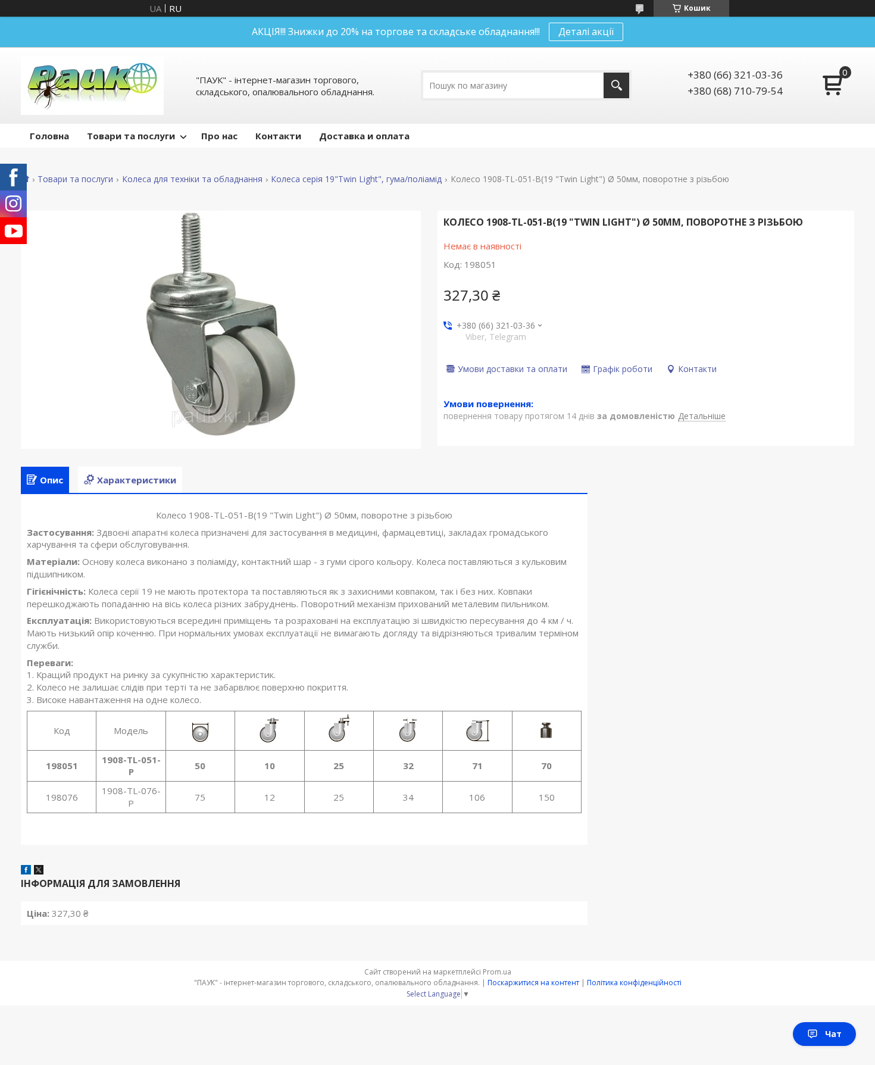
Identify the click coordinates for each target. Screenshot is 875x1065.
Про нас (219, 136)
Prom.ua (497, 972)
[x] (38, 871)
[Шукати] (616, 85)
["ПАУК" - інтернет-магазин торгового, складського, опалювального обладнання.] (92, 85)
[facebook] (26, 871)
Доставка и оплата (364, 136)
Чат (833, 1033)
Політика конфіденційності (634, 982)
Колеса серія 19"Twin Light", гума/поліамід (356, 179)
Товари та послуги (131, 136)
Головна (49, 136)
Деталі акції (586, 31)
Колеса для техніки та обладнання (192, 179)
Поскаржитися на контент (533, 982)
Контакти (278, 136)
